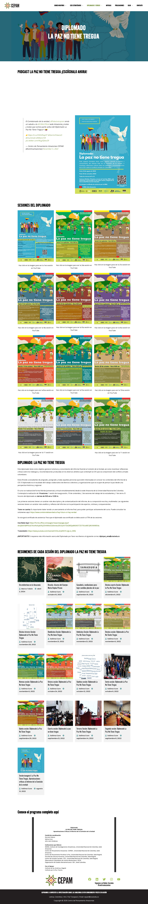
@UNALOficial (43, 124)
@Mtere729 (41, 138)
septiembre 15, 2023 (85, 594)
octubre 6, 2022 (111, 691)
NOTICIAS (108, 5)
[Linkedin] (97, 879)
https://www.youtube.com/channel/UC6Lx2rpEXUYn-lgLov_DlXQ (52, 531)
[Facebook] (90, 879)
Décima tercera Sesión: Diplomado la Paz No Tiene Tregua (28, 635)
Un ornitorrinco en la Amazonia (30, 585)
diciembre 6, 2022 (112, 594)
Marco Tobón (27, 589)
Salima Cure (55, 592)
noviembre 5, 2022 (113, 641)
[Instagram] (111, 879)
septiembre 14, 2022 (85, 738)
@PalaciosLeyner (57, 121)
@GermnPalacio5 (55, 135)
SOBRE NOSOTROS (59, 5)
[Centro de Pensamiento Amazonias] (12, 5)
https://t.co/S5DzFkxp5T (37, 135)
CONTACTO (140, 5)
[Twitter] (104, 879)
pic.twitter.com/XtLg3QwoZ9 (37, 140)
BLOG (129, 5)
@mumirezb (31, 138)
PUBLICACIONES (119, 5)
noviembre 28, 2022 (27, 644)
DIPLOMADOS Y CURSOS (93, 5)
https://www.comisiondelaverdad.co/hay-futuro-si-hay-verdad (53, 512)
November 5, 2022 (50, 149)
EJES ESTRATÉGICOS (75, 5)
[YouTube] (119, 879)
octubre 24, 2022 (55, 691)
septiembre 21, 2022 (56, 738)
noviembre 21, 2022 (56, 641)
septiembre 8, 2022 (113, 738)
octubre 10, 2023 (55, 594)
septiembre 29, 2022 (27, 738)
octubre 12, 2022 (83, 691)
